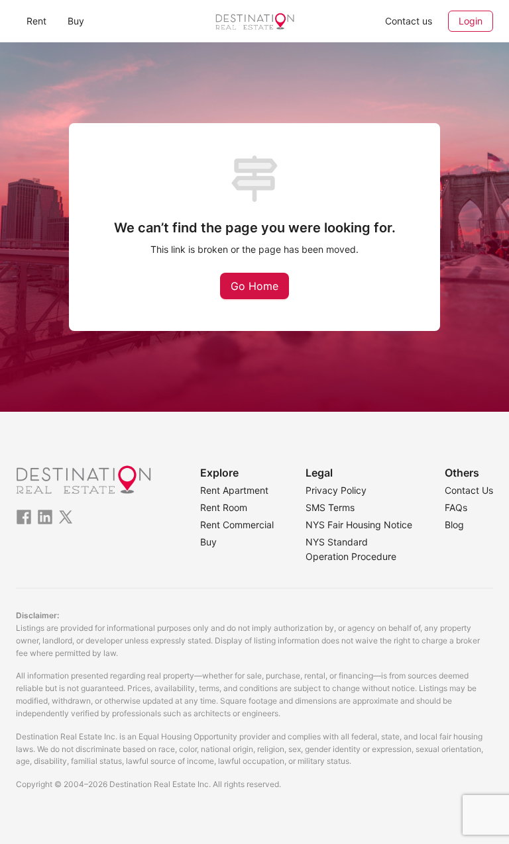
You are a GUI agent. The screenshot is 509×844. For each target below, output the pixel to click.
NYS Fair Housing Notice (359, 524)
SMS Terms (330, 507)
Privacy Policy (336, 490)
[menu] (95, 21)
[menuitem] (36, 21)
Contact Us (469, 490)
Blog (454, 524)
